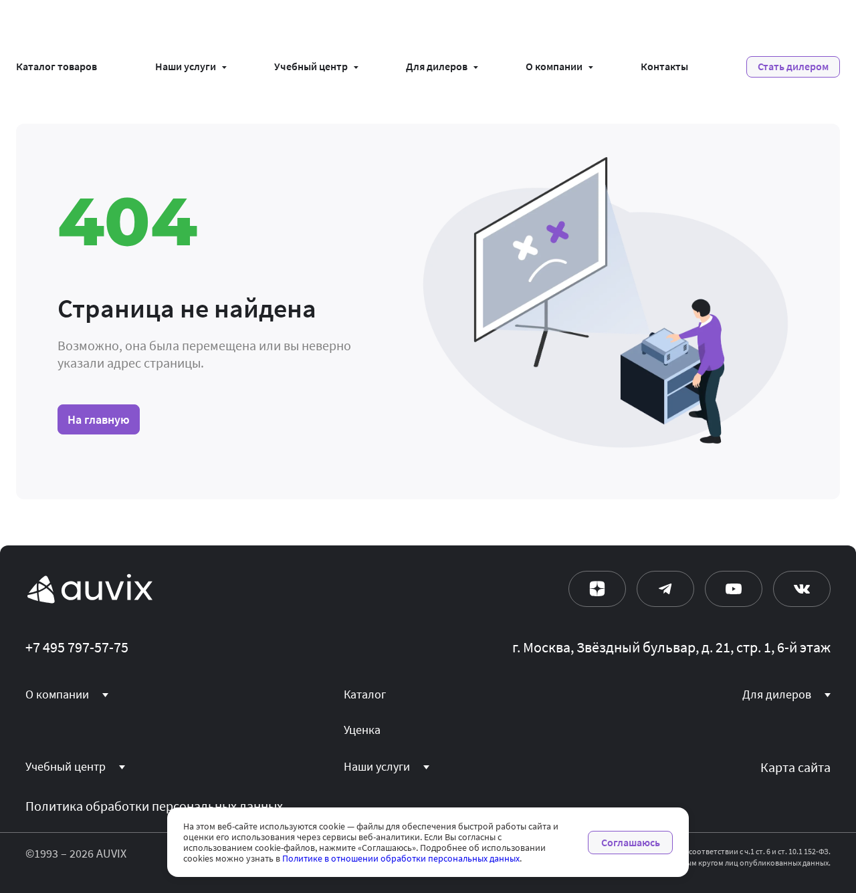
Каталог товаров (56, 66)
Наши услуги (185, 66)
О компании (554, 66)
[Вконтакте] (802, 589)
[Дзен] (597, 589)
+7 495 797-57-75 (76, 647)
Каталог (365, 694)
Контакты (664, 66)
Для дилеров (436, 66)
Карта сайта (795, 767)
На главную (99, 419)
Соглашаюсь (630, 843)
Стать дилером (793, 66)
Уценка (362, 730)
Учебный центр (311, 66)
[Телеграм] (665, 589)
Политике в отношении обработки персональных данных (401, 858)
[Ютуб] (733, 589)
